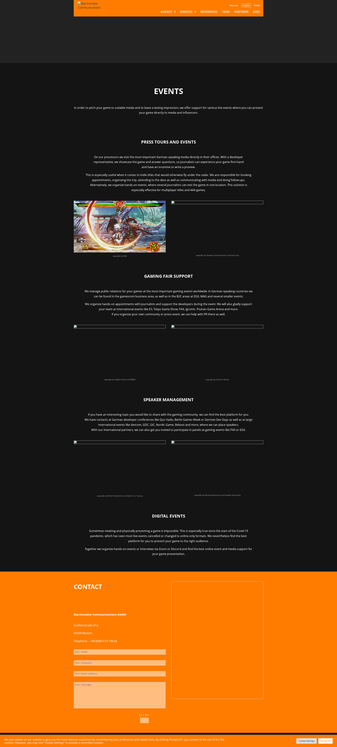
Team (226, 12)
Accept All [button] (326, 740)
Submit (159, 717)
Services (186, 12)
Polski (257, 5)
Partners (241, 12)
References (208, 12)
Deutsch (234, 5)
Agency (166, 12)
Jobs (256, 12)
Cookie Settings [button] (306, 740)
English (246, 5)
